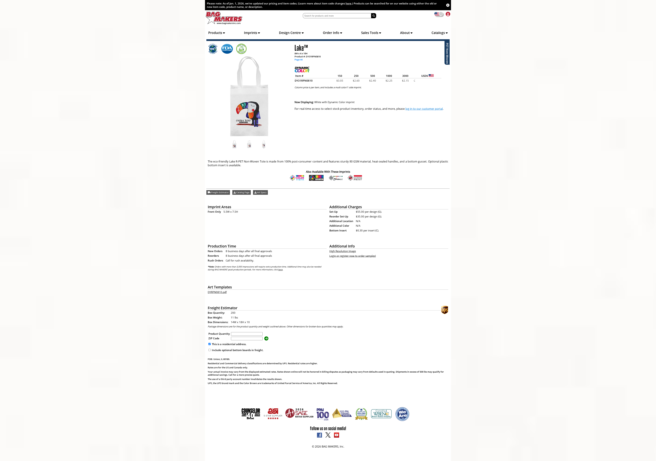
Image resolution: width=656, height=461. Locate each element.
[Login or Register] (448, 14)
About (405, 33)
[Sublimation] (316, 179)
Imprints (251, 33)
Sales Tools (370, 33)
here (348, 3)
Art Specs (261, 192)
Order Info (331, 33)
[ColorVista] (297, 179)
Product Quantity (219, 333)
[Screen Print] (355, 179)
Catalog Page (242, 192)
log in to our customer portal (424, 109)
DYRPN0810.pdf (217, 292)
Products (215, 33)
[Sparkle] (335, 179)
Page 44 (299, 59)
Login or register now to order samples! (352, 255)
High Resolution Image (342, 251)
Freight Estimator (220, 192)
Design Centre (290, 33)
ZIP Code (213, 338)
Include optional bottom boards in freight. (237, 350)
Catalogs (439, 33)
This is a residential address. (228, 344)
